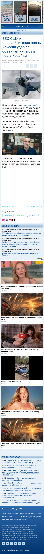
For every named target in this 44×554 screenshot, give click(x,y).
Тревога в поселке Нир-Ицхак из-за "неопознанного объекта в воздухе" (19, 467)
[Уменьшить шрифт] (27, 66)
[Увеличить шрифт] (31, 66)
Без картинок (7, 516)
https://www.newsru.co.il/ (12, 229)
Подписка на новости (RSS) (30, 514)
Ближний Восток (11, 33)
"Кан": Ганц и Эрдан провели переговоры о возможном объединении (22, 484)
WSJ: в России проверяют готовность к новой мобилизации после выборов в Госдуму (21, 502)
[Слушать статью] (38, 66)
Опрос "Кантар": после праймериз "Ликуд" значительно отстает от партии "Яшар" (22, 461)
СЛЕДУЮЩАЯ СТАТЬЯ (33, 206)
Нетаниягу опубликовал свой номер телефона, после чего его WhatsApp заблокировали (19, 495)
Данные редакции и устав (31, 516)
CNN (15, 158)
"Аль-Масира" (30, 105)
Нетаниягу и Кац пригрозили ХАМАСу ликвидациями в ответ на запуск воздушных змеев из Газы (20, 473)
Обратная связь (13, 514)
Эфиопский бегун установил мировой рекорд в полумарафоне (20, 479)
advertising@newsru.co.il (18, 519)
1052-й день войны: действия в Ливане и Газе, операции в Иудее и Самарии (21, 489)
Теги (4, 514)
